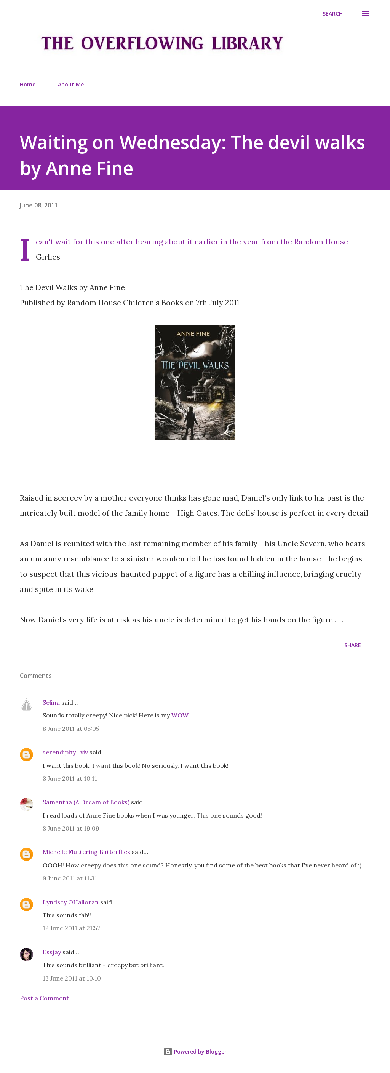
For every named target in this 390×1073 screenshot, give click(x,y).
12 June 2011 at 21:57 (71, 928)
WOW (180, 715)
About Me (71, 84)
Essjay (52, 952)
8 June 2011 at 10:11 (70, 778)
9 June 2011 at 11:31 (70, 878)
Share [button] (352, 645)
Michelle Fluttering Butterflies (86, 852)
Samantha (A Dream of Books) (86, 802)
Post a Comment (44, 998)
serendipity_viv (65, 752)
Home (27, 84)
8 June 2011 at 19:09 (71, 828)
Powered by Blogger (200, 1051)
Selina (51, 702)
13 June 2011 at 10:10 (72, 978)
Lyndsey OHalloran (71, 902)
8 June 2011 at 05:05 (71, 728)
